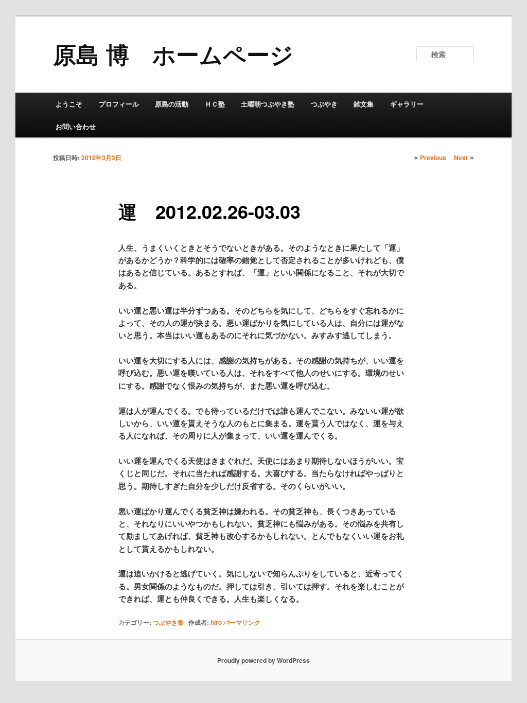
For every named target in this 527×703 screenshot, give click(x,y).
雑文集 (364, 104)
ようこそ (69, 104)
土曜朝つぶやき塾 (267, 104)
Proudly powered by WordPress (263, 660)
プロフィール (119, 104)
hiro (216, 622)
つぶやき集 (168, 622)
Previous (433, 157)
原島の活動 (171, 104)
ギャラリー (407, 104)
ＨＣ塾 (215, 104)
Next (461, 157)
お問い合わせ (76, 126)
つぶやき (324, 104)
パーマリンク (241, 622)
